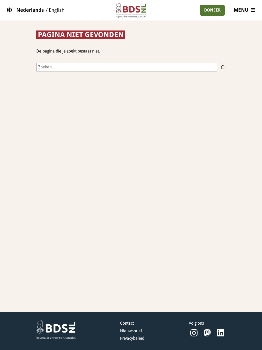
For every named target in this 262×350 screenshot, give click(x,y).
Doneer (212, 10)
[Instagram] (194, 333)
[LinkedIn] (220, 333)
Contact (127, 323)
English (56, 10)
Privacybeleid (132, 338)
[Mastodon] (207, 333)
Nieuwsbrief (131, 330)
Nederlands (30, 10)
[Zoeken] (223, 67)
